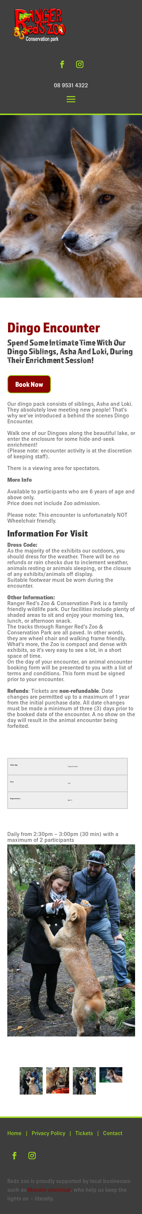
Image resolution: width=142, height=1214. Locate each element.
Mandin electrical (49, 1189)
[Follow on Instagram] (79, 64)
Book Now (29, 384)
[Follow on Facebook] (62, 64)
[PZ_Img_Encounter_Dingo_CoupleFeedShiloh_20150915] (71, 954)
